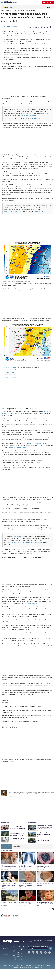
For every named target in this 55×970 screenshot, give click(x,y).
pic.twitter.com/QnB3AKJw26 (27, 115)
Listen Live (8, 7)
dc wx (21, 848)
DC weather (15, 848)
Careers (14, 957)
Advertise (15, 959)
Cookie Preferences (38, 967)
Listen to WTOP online (10, 367)
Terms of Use (16, 965)
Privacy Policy (10, 965)
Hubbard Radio (28, 965)
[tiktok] (41, 952)
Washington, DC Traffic (34, 845)
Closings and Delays (9, 374)
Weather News (16, 846)
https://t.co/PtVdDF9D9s (19, 542)
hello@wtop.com (39, 940)
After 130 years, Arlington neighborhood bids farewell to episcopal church (44, 834)
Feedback (5, 965)
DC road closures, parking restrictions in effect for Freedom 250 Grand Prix (43, 840)
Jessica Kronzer (7, 26)
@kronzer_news (13, 796)
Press (18, 958)
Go (50, 948)
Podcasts (19, 960)
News (19, 3)
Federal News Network (22, 948)
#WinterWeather (18, 536)
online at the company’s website (32, 620)
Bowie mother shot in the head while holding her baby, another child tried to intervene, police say (44, 828)
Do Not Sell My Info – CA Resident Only (26, 967)
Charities (18, 954)
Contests (18, 946)
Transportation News (23, 845)
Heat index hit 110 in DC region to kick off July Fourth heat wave (18, 827)
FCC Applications (15, 967)
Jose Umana (33, 848)
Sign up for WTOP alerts (10, 377)
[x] (37, 952)
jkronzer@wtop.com (14, 26)
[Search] (40, 3)
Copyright (22, 965)
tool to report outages (31, 603)
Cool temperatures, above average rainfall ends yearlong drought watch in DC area (17, 833)
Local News (15, 845)
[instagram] (33, 952)
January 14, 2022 (36, 118)
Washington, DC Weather (46, 845)
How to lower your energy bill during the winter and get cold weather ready (17, 839)
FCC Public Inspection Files (45, 965)
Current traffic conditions (11, 369)
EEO (39, 965)
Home (2, 10)
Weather (30, 3)
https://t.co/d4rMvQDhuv (11, 211)
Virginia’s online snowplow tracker (38, 443)
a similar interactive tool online (17, 447)
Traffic (24, 3)
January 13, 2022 (14, 544)
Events (18, 956)
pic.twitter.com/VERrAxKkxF (34, 542)
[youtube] (45, 952)
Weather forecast (9, 372)
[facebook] (29, 952)
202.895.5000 (49, 940)
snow (39, 848)
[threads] (49, 952)
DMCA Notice (34, 965)
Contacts (18, 948)
